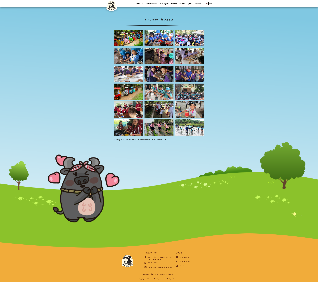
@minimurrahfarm (186, 266)
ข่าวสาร (198, 3)
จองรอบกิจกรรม (152, 3)
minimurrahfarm (185, 257)
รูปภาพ (190, 3)
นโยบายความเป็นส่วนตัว (150, 274)
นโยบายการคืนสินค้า (166, 274)
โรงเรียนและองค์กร (178, 3)
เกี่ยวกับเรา (139, 3)
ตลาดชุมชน (164, 3)
